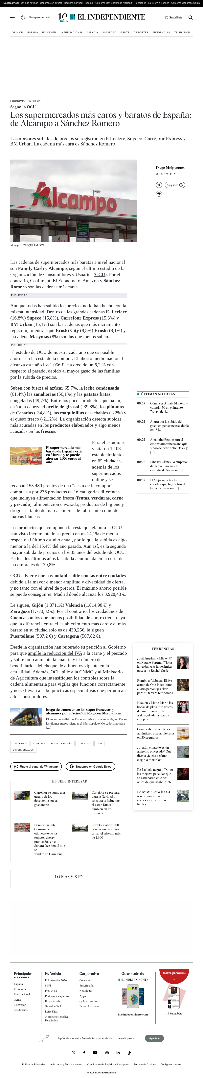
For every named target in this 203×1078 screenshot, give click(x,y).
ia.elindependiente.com (133, 1014)
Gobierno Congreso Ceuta (185, 2)
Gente (125, 32)
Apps (82, 995)
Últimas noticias (29, 2)
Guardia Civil (53, 1006)
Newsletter (86, 990)
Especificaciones (89, 1006)
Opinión (17, 32)
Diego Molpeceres (170, 167)
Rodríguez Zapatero (57, 995)
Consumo (39, 743)
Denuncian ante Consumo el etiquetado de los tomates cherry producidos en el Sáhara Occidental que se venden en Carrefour (49, 839)
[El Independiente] (101, 17)
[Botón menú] (12, 17)
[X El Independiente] (73, 1053)
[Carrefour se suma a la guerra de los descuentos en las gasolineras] (22, 803)
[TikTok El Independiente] (129, 1053)
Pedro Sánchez (53, 1001)
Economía (49, 32)
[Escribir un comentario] (159, 194)
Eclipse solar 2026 (56, 980)
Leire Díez (51, 1011)
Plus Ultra (51, 990)
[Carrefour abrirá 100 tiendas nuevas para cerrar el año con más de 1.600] (80, 839)
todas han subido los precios (53, 305)
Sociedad (109, 32)
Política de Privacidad (34, 1064)
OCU (100, 274)
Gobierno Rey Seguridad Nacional (114, 2)
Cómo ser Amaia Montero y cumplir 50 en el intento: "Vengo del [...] (169, 407)
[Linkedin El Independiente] (118, 1053)
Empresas (35, 100)
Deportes (141, 32)
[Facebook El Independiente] (84, 1053)
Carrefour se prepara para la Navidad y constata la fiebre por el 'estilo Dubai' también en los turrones (106, 803)
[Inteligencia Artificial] (133, 1007)
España (32, 32)
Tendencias (161, 32)
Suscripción (86, 985)
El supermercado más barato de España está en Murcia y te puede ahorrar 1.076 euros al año (64, 455)
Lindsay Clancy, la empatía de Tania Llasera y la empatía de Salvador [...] (168, 466)
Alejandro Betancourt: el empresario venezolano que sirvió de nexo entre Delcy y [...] (169, 446)
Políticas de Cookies (145, 1064)
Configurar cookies (171, 1064)
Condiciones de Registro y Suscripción (108, 1064)
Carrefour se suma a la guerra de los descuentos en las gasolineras (49, 799)
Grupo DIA (84, 743)
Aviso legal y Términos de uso (66, 1064)
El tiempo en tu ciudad (39, 17)
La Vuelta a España (158, 2)
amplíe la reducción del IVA (55, 653)
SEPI (48, 985)
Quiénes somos (88, 1001)
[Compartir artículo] (159, 185)
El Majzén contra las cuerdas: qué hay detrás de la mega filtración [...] (168, 484)
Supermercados (23, 749)
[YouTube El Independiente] (95, 1053)
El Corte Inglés (61, 743)
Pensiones (140, 2)
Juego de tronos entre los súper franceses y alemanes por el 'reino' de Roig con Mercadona (83, 711)
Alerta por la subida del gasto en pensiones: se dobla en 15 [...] (169, 426)
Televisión (182, 32)
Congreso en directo (51, 2)
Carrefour (20, 743)
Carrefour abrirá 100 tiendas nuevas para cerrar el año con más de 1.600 (106, 831)
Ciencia (92, 32)
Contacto (84, 980)
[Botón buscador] (191, 17)
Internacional (72, 32)
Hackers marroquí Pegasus (78, 2)
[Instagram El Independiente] (107, 1053)
